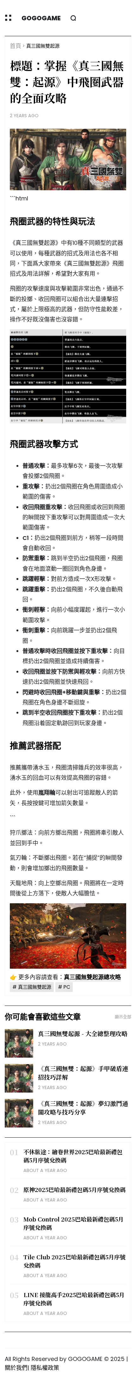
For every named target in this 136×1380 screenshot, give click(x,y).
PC (67, 987)
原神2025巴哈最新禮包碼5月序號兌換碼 (74, 1189)
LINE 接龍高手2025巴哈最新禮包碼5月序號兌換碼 (74, 1298)
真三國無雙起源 (42, 46)
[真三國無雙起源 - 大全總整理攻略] (19, 1043)
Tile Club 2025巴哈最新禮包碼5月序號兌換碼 (74, 1261)
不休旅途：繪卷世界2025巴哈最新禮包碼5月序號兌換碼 (72, 1156)
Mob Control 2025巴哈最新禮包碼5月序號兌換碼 (73, 1223)
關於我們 (16, 1368)
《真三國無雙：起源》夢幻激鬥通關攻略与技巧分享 (83, 1107)
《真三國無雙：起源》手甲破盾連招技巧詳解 (83, 1072)
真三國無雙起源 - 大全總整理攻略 (82, 1033)
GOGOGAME (41, 18)
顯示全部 (123, 1017)
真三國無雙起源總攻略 (92, 977)
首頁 (15, 46)
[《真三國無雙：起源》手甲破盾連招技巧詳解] (19, 1078)
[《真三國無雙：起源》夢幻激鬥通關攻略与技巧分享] (19, 1113)
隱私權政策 (45, 1368)
